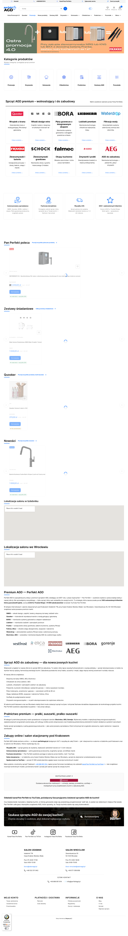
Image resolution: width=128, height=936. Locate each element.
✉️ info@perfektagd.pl (72, 881)
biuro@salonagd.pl (30, 866)
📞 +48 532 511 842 (31, 870)
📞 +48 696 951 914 (55, 881)
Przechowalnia (10, 906)
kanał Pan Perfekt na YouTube (92, 764)
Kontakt (101, 906)
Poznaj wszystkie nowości (26, 441)
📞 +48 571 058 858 (73, 870)
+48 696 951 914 (41, 764)
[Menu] (10, 914)
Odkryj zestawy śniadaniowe (44, 308)
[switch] (7, 928)
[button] (65, 8)
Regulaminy (71, 903)
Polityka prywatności (74, 901)
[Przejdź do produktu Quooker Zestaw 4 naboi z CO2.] (18, 390)
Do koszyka (15, 292)
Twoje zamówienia (12, 901)
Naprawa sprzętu (104, 909)
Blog (100, 901)
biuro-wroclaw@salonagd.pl (75, 866)
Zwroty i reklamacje (74, 906)
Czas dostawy (41, 903)
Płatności (40, 901)
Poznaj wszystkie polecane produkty (43, 242)
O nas (100, 903)
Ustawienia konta (11, 903)
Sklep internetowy (63, 918)
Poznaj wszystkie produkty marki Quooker (31, 375)
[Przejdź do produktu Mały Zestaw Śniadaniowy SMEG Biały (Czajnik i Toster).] (26, 324)
